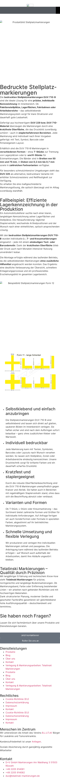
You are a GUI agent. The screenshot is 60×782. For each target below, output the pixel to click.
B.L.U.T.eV (47, 732)
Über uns (10, 658)
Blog (8, 655)
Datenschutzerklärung (17, 702)
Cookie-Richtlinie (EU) (17, 699)
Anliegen (36, 741)
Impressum (11, 705)
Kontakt (10, 662)
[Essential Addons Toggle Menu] (58, 10)
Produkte (10, 651)
